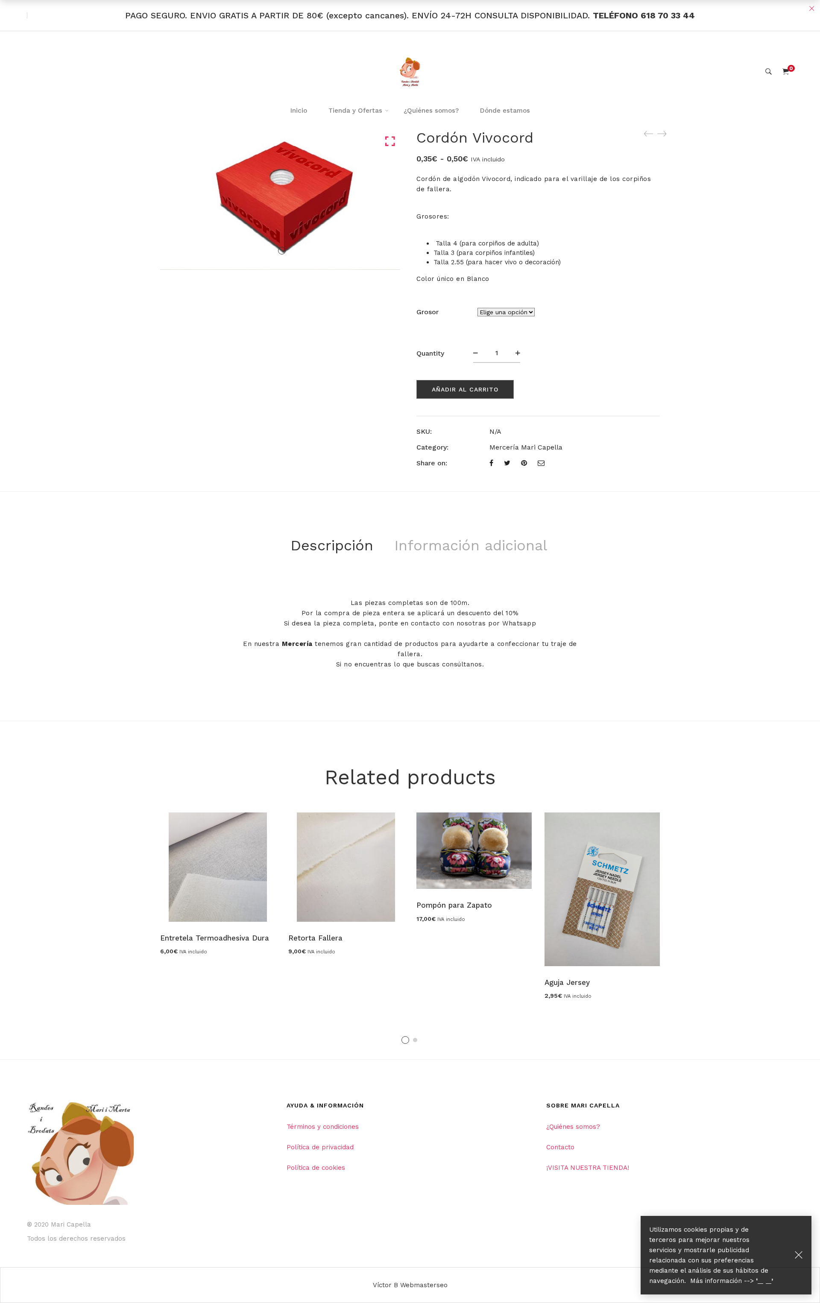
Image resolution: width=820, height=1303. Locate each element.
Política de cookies (316, 1168)
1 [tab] (405, 1040)
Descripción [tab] (331, 545)
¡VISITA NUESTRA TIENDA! (587, 1168)
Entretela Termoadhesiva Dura (214, 938)
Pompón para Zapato (454, 905)
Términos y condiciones (323, 1127)
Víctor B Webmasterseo (410, 1285)
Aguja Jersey (567, 982)
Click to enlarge (390, 141)
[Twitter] (507, 463)
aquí (764, 1281)
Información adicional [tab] (470, 545)
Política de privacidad (320, 1147)
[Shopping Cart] (785, 71)
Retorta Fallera (315, 938)
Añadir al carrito (465, 389)
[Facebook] (491, 463)
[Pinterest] (524, 463)
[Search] (768, 71)
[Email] (541, 463)
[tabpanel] (218, 883)
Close (811, 8)
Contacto (560, 1147)
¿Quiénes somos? (573, 1127)
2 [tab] (415, 1040)
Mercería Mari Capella (525, 447)
